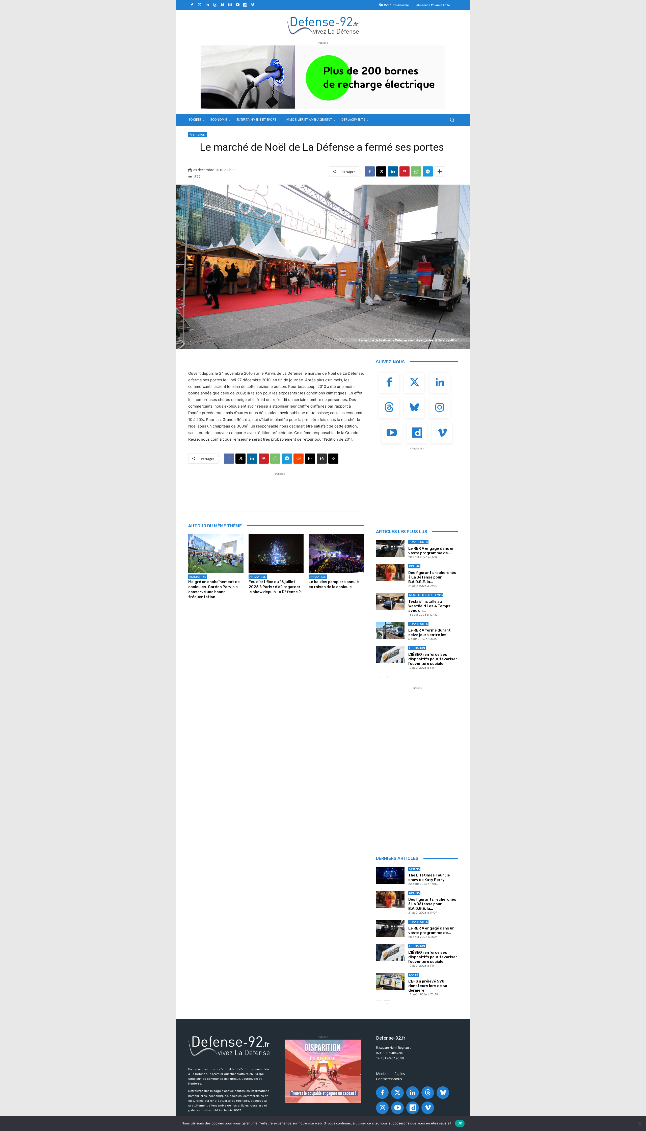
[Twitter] (199, 5)
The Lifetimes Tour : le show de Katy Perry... (429, 877)
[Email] (310, 459)
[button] (452, 120)
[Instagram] (230, 5)
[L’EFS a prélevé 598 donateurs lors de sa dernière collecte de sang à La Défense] (390, 981)
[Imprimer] (322, 459)
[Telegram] (428, 171)
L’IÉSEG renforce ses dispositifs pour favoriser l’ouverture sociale (432, 659)
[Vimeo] (252, 5)
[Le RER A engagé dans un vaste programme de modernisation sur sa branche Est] (390, 548)
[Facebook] (192, 5)
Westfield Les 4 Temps (426, 595)
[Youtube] (237, 5)
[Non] (639, 1123)
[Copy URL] (333, 459)
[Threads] (215, 5)
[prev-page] (379, 677)
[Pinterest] (404, 171)
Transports (418, 542)
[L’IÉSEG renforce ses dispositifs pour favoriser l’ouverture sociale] (390, 654)
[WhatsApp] (416, 171)
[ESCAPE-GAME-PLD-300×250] (323, 1071)
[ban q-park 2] (323, 77)
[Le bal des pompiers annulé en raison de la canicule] (336, 553)
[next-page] (387, 677)
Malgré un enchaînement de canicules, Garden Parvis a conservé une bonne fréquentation (214, 589)
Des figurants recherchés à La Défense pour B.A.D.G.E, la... (432, 577)
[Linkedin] (207, 5)
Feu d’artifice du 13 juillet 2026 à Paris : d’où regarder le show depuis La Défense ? (275, 587)
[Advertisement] (280, 487)
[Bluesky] (222, 5)
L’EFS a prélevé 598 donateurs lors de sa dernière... (427, 986)
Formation (417, 648)
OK (459, 1123)
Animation (197, 134)
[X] (381, 171)
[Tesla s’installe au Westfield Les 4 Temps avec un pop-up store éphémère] (390, 601)
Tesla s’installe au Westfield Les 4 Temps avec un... (429, 606)
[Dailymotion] (245, 5)
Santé (413, 974)
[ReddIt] (298, 459)
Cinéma (414, 566)
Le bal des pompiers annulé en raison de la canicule (334, 584)
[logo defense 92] (323, 25)
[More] (439, 171)
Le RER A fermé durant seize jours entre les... (429, 632)
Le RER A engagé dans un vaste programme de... (431, 550)
